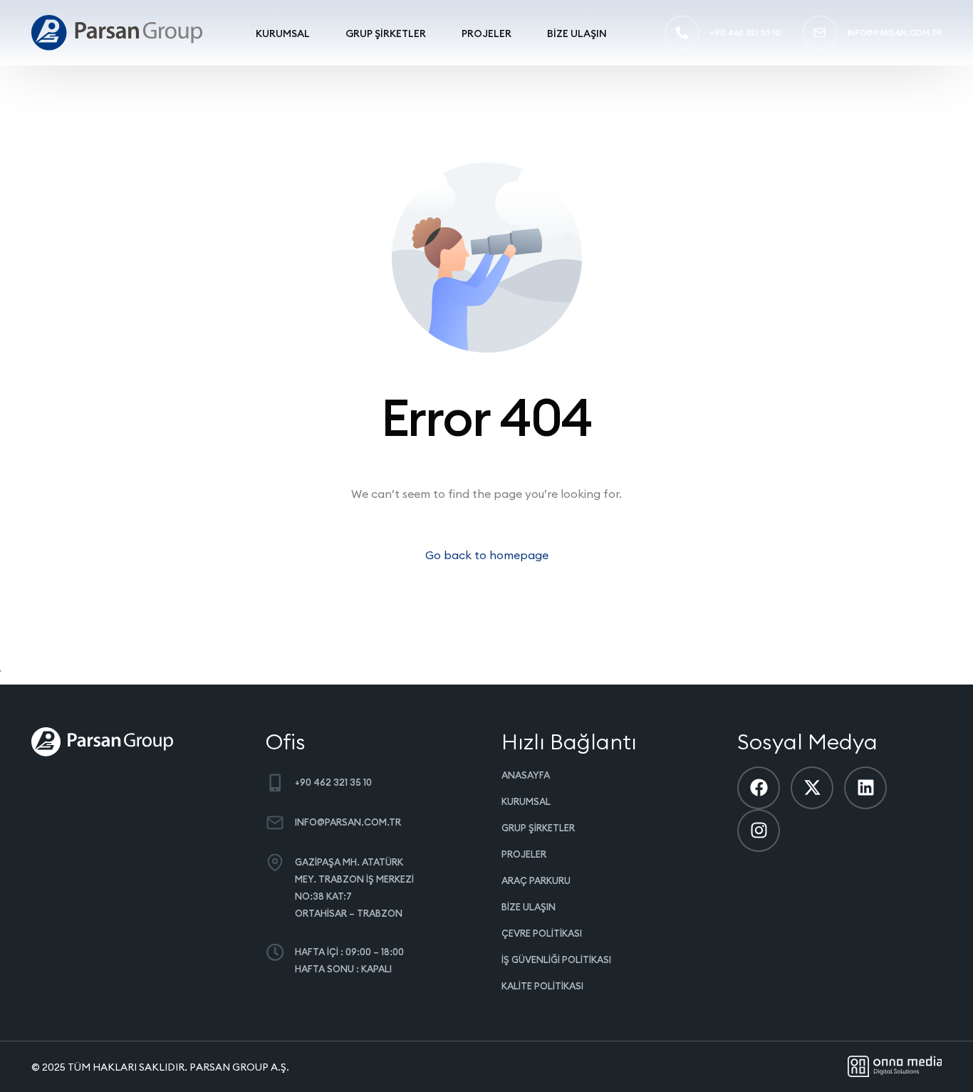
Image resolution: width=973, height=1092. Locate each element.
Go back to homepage (486, 555)
